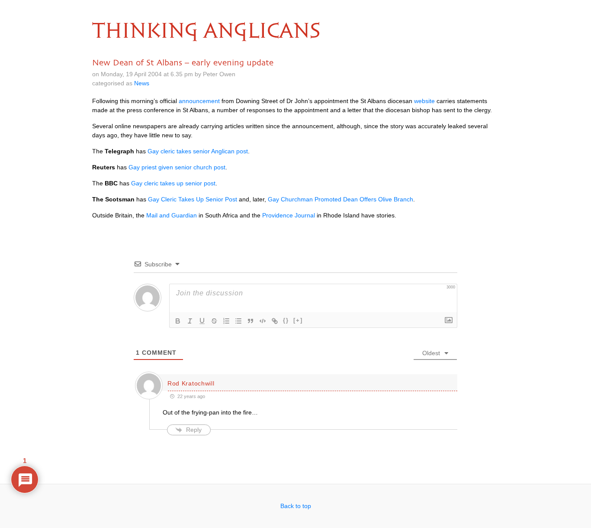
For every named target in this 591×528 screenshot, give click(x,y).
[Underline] (202, 321)
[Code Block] (263, 321)
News (141, 83)
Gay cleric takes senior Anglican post (198, 151)
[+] (298, 320)
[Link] (275, 321)
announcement (199, 100)
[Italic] (190, 321)
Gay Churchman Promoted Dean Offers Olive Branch (340, 199)
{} (286, 320)
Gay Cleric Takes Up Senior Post (192, 199)
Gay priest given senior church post (176, 167)
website (424, 100)
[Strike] (214, 321)
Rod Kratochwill (191, 383)
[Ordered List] (226, 321)
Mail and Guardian (171, 215)
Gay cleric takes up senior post (173, 183)
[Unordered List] (238, 321)
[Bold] (178, 321)
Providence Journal (288, 215)
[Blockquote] (250, 321)
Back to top (295, 505)
